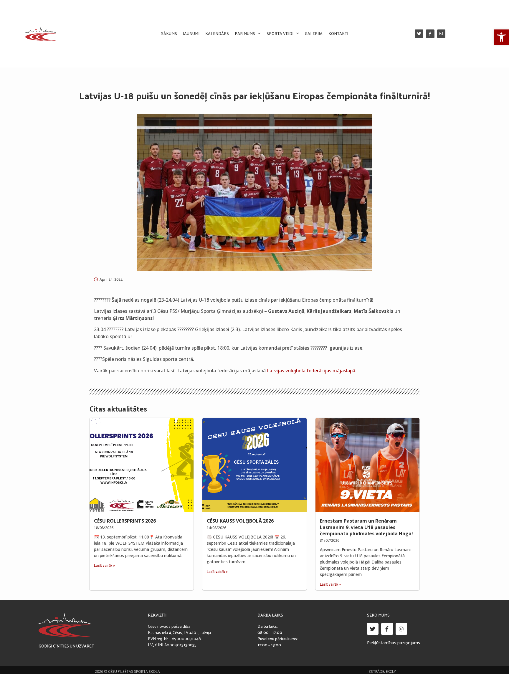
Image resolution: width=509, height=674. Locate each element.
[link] (501, 37)
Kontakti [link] (338, 34)
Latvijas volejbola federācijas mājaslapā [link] (311, 370)
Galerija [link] (314, 34)
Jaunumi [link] (191, 34)
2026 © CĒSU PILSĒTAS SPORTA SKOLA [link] (127, 671)
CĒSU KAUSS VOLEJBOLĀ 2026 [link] (240, 521)
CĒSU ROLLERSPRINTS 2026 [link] (125, 521)
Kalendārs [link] (217, 34)
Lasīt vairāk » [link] (104, 566)
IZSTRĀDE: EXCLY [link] (382, 671)
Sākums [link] (169, 34)
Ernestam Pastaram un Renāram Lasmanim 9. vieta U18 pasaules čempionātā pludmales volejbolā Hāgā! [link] (366, 527)
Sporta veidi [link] (280, 34)
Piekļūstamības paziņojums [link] (393, 642)
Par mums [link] (245, 34)
